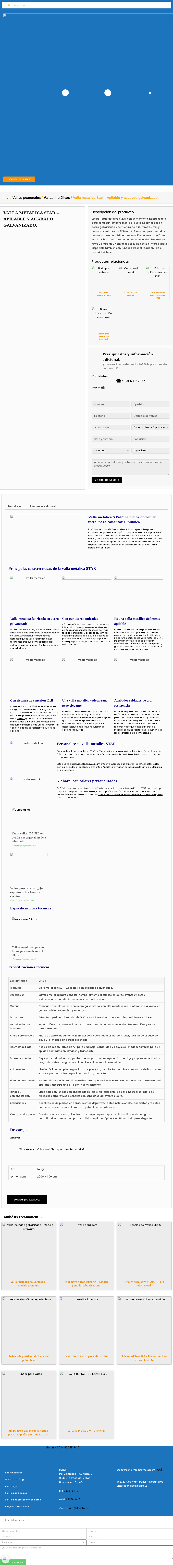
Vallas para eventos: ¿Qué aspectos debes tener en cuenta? (27, 892)
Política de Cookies (16, 1493)
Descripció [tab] (14, 506)
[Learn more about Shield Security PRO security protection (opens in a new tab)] (5, 1559)
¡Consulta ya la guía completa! (24, 846)
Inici (6, 197)
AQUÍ (159, 1469)
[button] (150, 93)
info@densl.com (79, 1508)
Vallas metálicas (57, 197)
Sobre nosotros (13, 1472)
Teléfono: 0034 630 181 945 (61, 1447)
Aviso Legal (11, 1486)
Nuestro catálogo (15, 1479)
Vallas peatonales (27, 197)
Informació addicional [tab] (43, 506)
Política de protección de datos (23, 1499)
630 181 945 (73, 1499)
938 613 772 (71, 1491)
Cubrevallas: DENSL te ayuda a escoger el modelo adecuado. (29, 837)
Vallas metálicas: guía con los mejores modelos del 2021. (28, 951)
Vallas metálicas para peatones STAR (60, 1149)
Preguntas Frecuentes (17, 1506)
